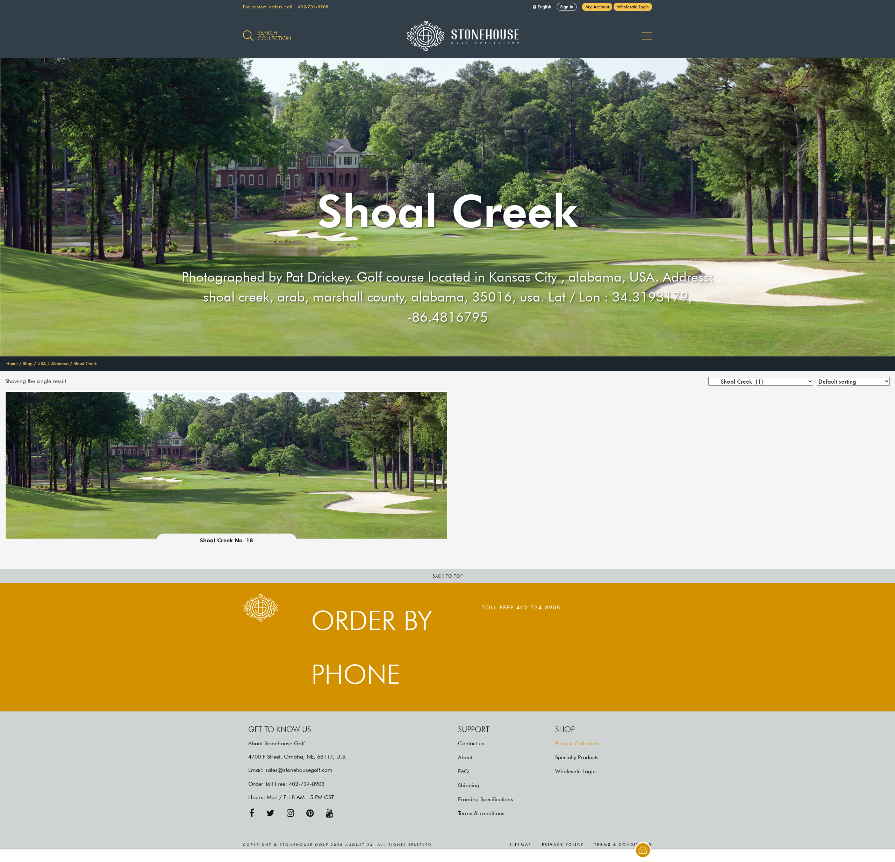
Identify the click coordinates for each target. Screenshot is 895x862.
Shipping (468, 785)
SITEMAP (520, 845)
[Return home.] (448, 36)
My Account (597, 6)
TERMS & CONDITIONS (623, 845)
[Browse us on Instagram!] (290, 813)
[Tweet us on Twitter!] (270, 813)
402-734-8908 (313, 6)
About (465, 757)
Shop (28, 363)
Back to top (447, 576)
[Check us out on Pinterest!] (310, 813)
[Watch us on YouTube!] (329, 813)
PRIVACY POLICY (563, 845)
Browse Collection (577, 743)
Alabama (60, 363)
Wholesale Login (633, 6)
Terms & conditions (481, 813)
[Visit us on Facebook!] (251, 813)
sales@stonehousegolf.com (298, 770)
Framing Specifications (485, 799)
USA (41, 363)
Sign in (566, 6)
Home (12, 363)
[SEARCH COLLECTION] (248, 31)
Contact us (471, 743)
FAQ (463, 771)
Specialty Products (577, 757)
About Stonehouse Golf (276, 743)
